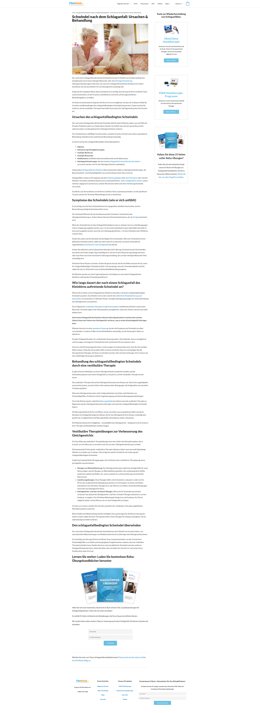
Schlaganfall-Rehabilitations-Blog (85, 12)
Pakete (160, 4)
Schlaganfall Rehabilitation (102, 12)
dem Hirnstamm (132, 178)
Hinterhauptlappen (114, 178)
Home (73, 12)
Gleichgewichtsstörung (123, 81)
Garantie (103, 699)
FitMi (135, 4)
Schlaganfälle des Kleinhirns (93, 170)
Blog (166, 4)
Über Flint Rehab (103, 690)
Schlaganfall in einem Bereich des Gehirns (125, 161)
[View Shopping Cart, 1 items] (187, 4)
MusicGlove (144, 4)
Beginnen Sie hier (123, 4)
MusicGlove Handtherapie (125, 690)
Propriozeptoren (114, 307)
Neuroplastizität (107, 401)
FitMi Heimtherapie (125, 686)
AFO (153, 4)
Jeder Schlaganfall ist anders (131, 181)
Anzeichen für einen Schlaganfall (96, 245)
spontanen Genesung (100, 328)
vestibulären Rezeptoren (95, 307)
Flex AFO (125, 695)
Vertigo (135, 217)
